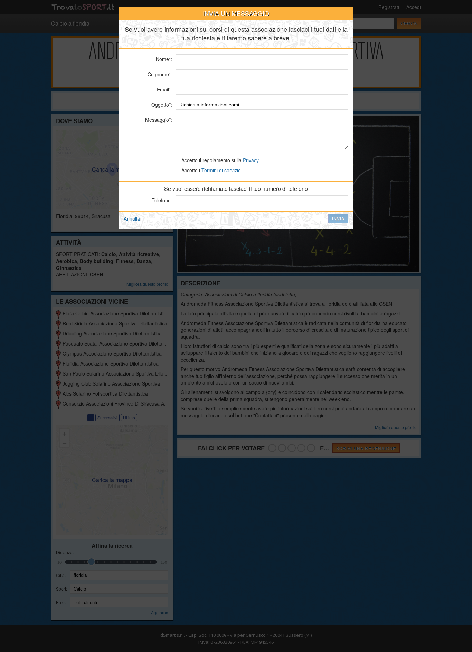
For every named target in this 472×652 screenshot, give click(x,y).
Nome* (163, 59)
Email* (164, 89)
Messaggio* (158, 119)
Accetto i (210, 170)
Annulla (132, 218)
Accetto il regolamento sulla (219, 160)
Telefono (161, 200)
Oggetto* (161, 104)
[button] (338, 218)
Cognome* (159, 74)
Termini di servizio (221, 170)
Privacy (251, 160)
